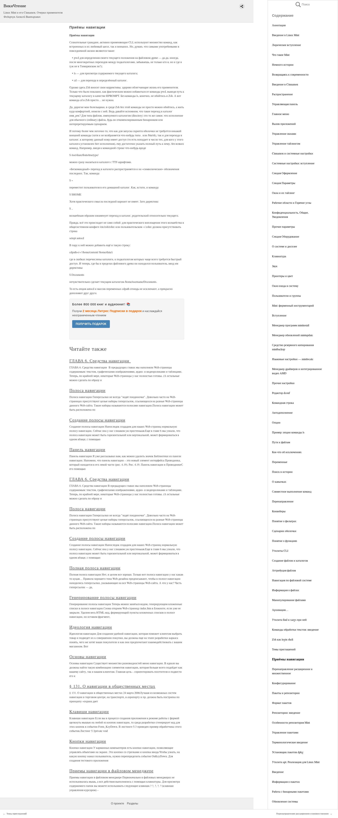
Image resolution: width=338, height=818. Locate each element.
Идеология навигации (90, 627)
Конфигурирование (284, 683)
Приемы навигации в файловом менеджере (111, 770)
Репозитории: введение (286, 712)
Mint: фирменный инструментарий (293, 305)
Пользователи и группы (286, 295)
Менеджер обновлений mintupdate (292, 335)
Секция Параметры (283, 183)
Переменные (279, 462)
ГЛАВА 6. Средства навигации (100, 360)
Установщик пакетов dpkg (287, 752)
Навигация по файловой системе (292, 580)
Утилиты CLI (280, 550)
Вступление (279, 315)
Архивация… (280, 610)
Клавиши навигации (89, 711)
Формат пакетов (282, 703)
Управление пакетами (285, 732)
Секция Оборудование (285, 236)
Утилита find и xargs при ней (289, 619)
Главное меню (280, 114)
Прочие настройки (283, 383)
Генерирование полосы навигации (102, 597)
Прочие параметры (283, 226)
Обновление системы (285, 801)
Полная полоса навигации (94, 568)
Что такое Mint (280, 55)
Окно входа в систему (285, 286)
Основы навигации (87, 656)
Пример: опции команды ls (288, 432)
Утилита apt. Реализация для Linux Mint (296, 762)
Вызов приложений (284, 124)
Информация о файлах (285, 590)
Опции (276, 422)
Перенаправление (282, 501)
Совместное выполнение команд (291, 491)
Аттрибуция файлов (284, 570)
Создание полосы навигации (97, 420)
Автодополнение (282, 412)
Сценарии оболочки (284, 531)
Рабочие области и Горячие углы (291, 202)
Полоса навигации (87, 390)
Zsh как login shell (282, 639)
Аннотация (279, 25)
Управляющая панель (285, 104)
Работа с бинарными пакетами (290, 791)
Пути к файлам (281, 442)
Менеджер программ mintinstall (290, 325)
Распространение (282, 94)
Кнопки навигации (87, 741)
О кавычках (279, 481)
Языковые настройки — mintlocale (292, 359)
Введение (278, 772)
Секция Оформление (284, 173)
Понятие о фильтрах (284, 521)
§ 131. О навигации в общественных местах (112, 686)
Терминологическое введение (290, 742)
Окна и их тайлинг (283, 193)
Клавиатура (279, 256)
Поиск (302, 4)
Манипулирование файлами (289, 600)
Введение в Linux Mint (285, 35)
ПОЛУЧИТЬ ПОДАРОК (91, 323)
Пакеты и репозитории (286, 693)
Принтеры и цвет (282, 276)
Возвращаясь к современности (290, 74)
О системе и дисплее (284, 246)
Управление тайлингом (286, 143)
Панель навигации (87, 449)
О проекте (117, 803)
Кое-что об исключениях (287, 452)
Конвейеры (279, 511)
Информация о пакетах (286, 781)
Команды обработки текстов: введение (295, 629)
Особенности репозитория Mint (291, 722)
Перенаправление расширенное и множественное (302, 814)
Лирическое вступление (286, 45)
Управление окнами (284, 133)
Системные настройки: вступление (293, 163)
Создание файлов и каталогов (290, 560)
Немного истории (282, 64)
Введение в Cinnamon (285, 84)
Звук (274, 266)
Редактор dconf (281, 393)
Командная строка (283, 403)
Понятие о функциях (284, 541)
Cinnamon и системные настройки (292, 153)
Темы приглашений (284, 649)
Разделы (132, 803)
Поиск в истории (282, 472)
